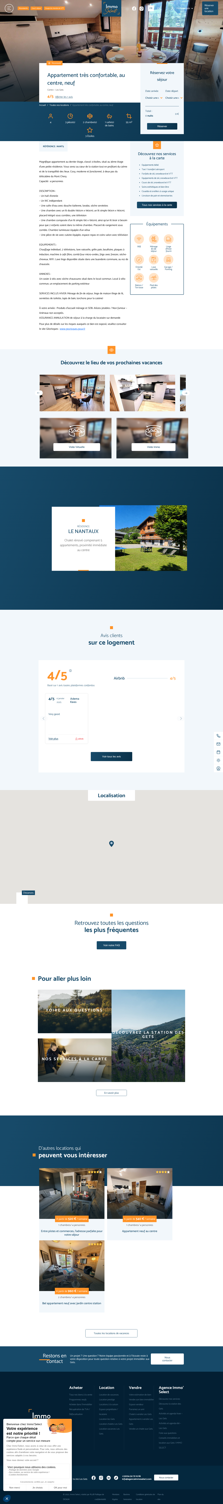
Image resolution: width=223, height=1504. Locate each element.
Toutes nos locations (59, 105)
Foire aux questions (167, 1433)
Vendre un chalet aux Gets (141, 1428)
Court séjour (36, 8)
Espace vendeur (136, 1404)
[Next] (186, 393)
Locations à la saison (108, 1404)
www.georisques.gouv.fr (72, 328)
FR (151, 8)
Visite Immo (153, 447)
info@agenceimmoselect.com (136, 1479)
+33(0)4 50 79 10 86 (131, 1476)
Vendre (135, 1387)
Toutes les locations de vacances (111, 1333)
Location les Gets (107, 1419)
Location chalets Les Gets (110, 1424)
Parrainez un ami (136, 1409)
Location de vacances (109, 1394)
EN (158, 8)
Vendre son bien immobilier (141, 1399)
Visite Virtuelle (77, 447)
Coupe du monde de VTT (54, 8)
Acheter (76, 1387)
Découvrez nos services (169, 1399)
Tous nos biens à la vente (80, 1394)
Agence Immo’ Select (171, 1389)
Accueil (42, 105)
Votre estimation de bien (140, 1394)
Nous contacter (167, 1359)
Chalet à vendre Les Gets (140, 1414)
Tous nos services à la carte (157, 204)
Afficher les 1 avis (64, 96)
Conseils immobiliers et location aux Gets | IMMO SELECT (170, 1443)
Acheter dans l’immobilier (80, 1404)
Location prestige (107, 1399)
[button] (111, 844)
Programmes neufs (78, 1399)
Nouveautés (23, 8)
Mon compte (183, 8)
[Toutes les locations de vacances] (111, 1342)
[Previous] (39, 393)
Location (106, 1387)
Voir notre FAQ (111, 945)
